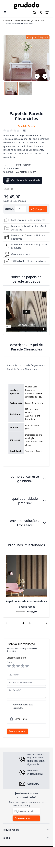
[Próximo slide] (46, 623)
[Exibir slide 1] (23, 623)
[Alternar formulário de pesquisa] (34, 12)
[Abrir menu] (5, 12)
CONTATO (33, 783)
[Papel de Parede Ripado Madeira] (26, 576)
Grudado (7, 20)
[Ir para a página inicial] (26, 5)
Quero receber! (23, 818)
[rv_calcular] (44, 500)
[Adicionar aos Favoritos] (24, 130)
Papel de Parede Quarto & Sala (29, 20)
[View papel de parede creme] (25, 88)
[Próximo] (45, 76)
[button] (11, 130)
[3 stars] (18, 666)
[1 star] (9, 666)
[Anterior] (37, 76)
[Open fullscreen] (26, 58)
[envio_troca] (44, 523)
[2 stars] (13, 666)
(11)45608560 (35, 774)
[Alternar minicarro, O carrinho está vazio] (47, 12)
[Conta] (40, 12)
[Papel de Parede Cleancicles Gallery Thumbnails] (18, 88)
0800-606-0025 (36, 761)
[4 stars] (22, 666)
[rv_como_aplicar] (44, 478)
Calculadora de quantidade (25, 180)
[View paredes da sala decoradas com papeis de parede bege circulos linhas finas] (11, 88)
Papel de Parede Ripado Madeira (26, 601)
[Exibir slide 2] (30, 623)
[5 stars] (27, 666)
